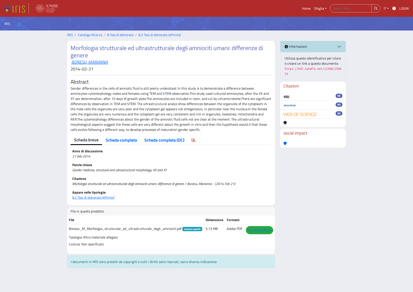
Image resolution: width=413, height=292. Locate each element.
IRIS (70, 34)
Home (306, 8)
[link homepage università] (46, 8)
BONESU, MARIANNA (89, 62)
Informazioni (297, 46)
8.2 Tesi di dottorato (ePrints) (160, 34)
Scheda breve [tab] (86, 139)
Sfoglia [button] (319, 8)
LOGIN (404, 8)
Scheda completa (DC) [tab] (164, 140)
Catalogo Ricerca (90, 34)
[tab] (194, 140)
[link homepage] (16, 8)
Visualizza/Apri (259, 230)
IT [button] (385, 8)
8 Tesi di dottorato (120, 34)
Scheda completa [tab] (121, 140)
